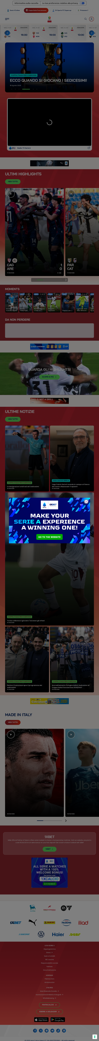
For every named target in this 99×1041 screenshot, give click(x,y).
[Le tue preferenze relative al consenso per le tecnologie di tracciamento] (94, 1036)
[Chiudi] (86, 501)
